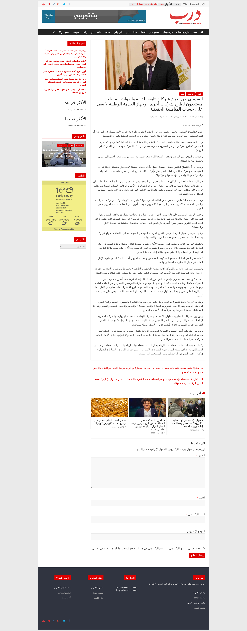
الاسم (201, 497)
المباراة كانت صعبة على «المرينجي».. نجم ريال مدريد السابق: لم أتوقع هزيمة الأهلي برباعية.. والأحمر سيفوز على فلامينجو (148, 370)
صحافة (107, 32)
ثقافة (99, 32)
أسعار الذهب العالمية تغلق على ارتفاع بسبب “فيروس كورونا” (109, 422)
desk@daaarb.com (125, 587)
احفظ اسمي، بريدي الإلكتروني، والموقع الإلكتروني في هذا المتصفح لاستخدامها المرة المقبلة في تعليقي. (146, 548)
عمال (135, 32)
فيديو (67, 32)
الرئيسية (190, 94)
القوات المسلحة (171, 116)
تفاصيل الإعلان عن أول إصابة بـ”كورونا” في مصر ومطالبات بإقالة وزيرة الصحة (188, 423)
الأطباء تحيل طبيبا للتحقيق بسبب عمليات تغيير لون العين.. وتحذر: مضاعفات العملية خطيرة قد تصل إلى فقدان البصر (64, 64)
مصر (195, 32)
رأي (127, 32)
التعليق (200, 455)
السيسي (181, 116)
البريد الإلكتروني (195, 514)
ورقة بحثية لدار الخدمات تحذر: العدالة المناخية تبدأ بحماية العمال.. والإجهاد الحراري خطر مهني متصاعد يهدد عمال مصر (65, 53)
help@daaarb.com (125, 590)
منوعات (76, 32)
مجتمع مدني (154, 32)
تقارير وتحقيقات (183, 32)
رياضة (84, 32)
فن (92, 32)
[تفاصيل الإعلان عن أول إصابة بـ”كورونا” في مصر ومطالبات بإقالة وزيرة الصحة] (186, 399)
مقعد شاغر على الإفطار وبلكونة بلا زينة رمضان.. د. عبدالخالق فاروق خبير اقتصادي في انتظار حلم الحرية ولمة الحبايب (63, 154)
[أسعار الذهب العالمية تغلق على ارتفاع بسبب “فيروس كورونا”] (109, 399)
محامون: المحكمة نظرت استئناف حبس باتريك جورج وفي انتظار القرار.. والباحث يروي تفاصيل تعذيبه (148, 425)
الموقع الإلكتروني (196, 531)
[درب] (202, 32)
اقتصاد (143, 32)
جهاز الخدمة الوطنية (157, 116)
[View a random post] (54, 32)
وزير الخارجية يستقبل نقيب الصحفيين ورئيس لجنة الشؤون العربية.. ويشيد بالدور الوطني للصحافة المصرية (65, 82)
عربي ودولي (168, 32)
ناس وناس (118, 32)
